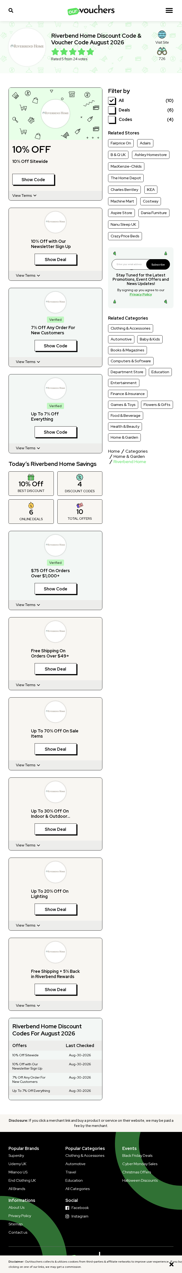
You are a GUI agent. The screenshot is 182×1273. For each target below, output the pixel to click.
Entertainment (124, 382)
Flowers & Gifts (157, 404)
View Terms (22, 195)
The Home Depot (126, 177)
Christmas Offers (136, 1172)
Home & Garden (124, 437)
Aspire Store (121, 212)
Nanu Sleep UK (123, 224)
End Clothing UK (22, 1180)
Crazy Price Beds (125, 236)
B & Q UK (118, 154)
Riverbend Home (130, 461)
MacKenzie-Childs (126, 166)
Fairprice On (121, 143)
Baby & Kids (150, 339)
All (121, 100)
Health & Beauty (125, 426)
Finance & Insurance (128, 393)
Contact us (18, 1232)
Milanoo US (18, 1172)
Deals (124, 110)
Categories (136, 451)
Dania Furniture (154, 212)
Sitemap (16, 1224)
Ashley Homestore (151, 154)
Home (114, 451)
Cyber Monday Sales (139, 1163)
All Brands (17, 1188)
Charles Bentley (124, 189)
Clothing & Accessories (130, 328)
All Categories (77, 1188)
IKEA (151, 189)
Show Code (33, 179)
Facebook (80, 1207)
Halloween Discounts (140, 1180)
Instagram (80, 1216)
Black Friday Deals (137, 1155)
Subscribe (158, 265)
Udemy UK (17, 1163)
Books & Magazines (127, 350)
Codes (125, 119)
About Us (16, 1207)
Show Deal (55, 259)
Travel (70, 1172)
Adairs (145, 143)
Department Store (127, 371)
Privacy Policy (141, 294)
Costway (150, 201)
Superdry (16, 1155)
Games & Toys (123, 404)
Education (160, 371)
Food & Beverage (126, 415)
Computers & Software (131, 360)
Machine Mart (122, 201)
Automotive (121, 339)
